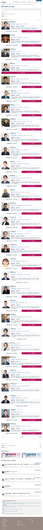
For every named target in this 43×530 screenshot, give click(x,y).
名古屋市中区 (15, 107)
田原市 (11, 511)
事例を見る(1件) (18, 26)
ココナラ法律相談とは (5, 520)
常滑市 (5, 513)
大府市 (9, 513)
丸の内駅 (19, 219)
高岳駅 (19, 37)
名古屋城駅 (19, 372)
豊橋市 (14, 359)
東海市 (7, 513)
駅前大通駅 (18, 359)
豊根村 (17, 511)
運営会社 (32, 520)
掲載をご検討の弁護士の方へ (21, 525)
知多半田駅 (18, 149)
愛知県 (12, 37)
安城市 (14, 261)
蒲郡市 (7, 511)
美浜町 (20, 513)
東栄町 (15, 511)
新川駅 (18, 302)
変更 (40, 443)
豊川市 (5, 511)
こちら (16, 19)
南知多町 (18, 513)
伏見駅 (19, 135)
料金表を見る (22, 26)
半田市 (14, 149)
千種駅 (19, 107)
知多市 (11, 513)
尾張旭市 (15, 51)
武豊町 (21, 513)
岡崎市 (14, 426)
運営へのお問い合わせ (5, 526)
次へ (40, 437)
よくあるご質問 (4, 525)
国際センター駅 (21, 121)
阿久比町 (13, 513)
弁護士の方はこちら (39, 0)
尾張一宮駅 (18, 65)
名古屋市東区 (15, 37)
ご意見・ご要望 (19, 520)
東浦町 (15, 513)
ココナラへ (3, 0)
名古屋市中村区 (15, 121)
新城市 (9, 511)
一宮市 (14, 65)
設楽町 (13, 511)
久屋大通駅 (19, 288)
